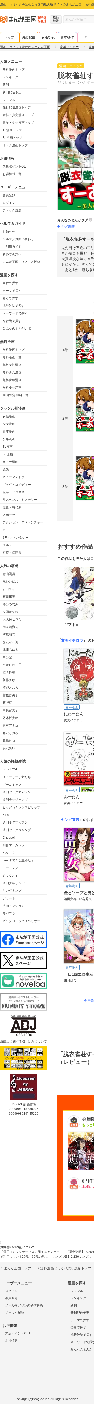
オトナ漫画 (10, 462)
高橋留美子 (10, 710)
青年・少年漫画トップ (18, 122)
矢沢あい (9, 748)
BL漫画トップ (12, 138)
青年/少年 (67, 37)
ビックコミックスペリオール (23, 921)
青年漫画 (9, 431)
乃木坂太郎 (10, 718)
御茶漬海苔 (10, 627)
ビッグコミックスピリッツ (21, 807)
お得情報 (11, 1341)
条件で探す (10, 283)
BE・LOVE (10, 769)
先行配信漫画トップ (17, 107)
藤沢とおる (10, 733)
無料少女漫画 (12, 372)
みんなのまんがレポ (17, 328)
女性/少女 (48, 37)
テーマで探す (12, 290)
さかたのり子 (12, 665)
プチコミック (12, 784)
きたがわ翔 (10, 642)
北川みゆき (10, 650)
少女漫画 (9, 424)
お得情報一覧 (12, 174)
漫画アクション (14, 906)
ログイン (9, 203)
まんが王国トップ (17, 1268)
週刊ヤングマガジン (17, 792)
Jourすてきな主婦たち (18, 860)
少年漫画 (9, 439)
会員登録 (9, 195)
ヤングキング (12, 891)
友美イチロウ (72, 640)
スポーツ (9, 515)
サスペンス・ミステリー (20, 500)
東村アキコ (10, 725)
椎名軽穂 (9, 672)
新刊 (6, 85)
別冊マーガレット (15, 845)
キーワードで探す (15, 313)
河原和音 (9, 634)
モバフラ (9, 913)
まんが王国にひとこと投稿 (21, 262)
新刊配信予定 (12, 92)
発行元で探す (12, 321)
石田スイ (9, 589)
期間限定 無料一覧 (15, 395)
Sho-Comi (10, 875)
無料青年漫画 (12, 380)
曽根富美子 (10, 695)
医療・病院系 (12, 553)
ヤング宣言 (70, 820)
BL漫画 (8, 454)
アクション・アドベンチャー (23, 522)
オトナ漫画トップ (15, 145)
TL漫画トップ (12, 130)
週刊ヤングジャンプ (17, 830)
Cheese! (9, 837)
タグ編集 (68, 226)
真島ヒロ (9, 741)
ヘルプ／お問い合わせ (18, 239)
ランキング (10, 77)
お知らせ (9, 231)
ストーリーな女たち (17, 777)
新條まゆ (9, 680)
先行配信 (28, 37)
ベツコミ (9, 853)
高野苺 (7, 703)
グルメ (7, 545)
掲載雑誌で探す (14, 306)
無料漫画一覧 (12, 357)
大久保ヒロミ (12, 619)
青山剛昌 (9, 574)
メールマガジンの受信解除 (24, 1305)
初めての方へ (12, 254)
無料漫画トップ (14, 69)
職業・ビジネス (14, 492)
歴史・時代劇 (12, 507)
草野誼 (7, 657)
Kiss (6, 815)
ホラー (7, 530)
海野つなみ (10, 604)
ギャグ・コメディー (17, 484)
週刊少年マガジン (15, 822)
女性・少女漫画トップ (18, 115)
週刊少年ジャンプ (15, 800)
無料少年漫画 (12, 387)
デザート (9, 898)
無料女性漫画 (12, 365)
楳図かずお (10, 612)
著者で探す (10, 298)
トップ (9, 37)
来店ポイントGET (15, 166)
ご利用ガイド (12, 247)
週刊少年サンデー (15, 883)
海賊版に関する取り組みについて (23, 1041)
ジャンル (9, 100)
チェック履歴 (12, 210)
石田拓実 (9, 597)
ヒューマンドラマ (15, 477)
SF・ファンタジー (15, 537)
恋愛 (6, 469)
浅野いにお (10, 581)
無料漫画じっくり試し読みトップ (65, 1268)
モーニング (10, 868)
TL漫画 (8, 446)
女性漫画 (9, 416)
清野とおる (10, 687)
